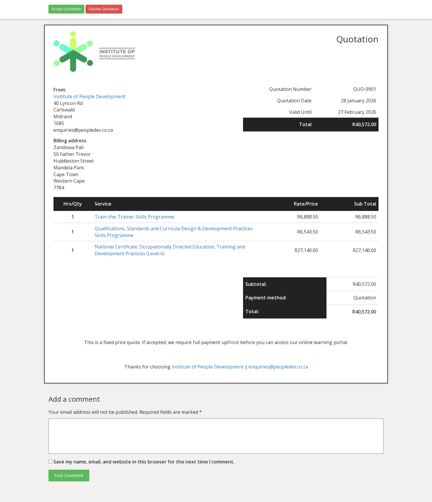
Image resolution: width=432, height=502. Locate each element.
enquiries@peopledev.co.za (278, 366)
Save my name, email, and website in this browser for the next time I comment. (144, 461)
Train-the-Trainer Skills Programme (134, 217)
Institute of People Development (89, 96)
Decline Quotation (104, 8)
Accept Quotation (66, 8)
